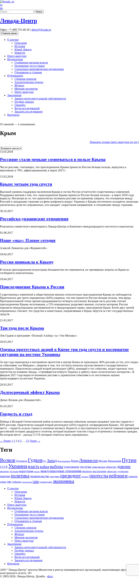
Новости (19, 52)
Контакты (13, 114)
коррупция (26, 471)
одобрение (123, 471)
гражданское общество (104, 467)
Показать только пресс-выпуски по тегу (114, 142)
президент (70, 475)
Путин (129, 460)
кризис (37, 471)
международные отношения (61, 471)
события (16, 481)
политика (20, 475)
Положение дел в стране (29, 65)
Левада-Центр (18, 20)
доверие (124, 466)
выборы (56, 466)
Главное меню (9, 33)
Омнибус (20, 105)
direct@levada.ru (41, 29)
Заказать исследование (28, 111)
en (1, 8)
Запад (52, 460)
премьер (85, 477)
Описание (20, 42)
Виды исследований (27, 108)
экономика (63, 481)
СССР (4, 467)
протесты (98, 475)
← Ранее (5, 440)
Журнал (19, 85)
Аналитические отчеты (28, 82)
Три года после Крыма (22, 328)
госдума (85, 467)
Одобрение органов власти (31, 62)
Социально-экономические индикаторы (39, 69)
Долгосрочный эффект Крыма (30, 392)
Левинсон (88, 460)
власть (33, 466)
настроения (99, 471)
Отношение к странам (28, 72)
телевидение (45, 482)
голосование (71, 467)
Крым (74, 460)
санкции (133, 476)
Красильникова (64, 461)
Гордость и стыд (16, 414)
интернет (4, 471)
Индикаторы (15, 59)
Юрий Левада (22, 49)
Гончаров (21, 460)
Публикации (15, 75)
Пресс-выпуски (16, 56)
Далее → (35, 440)
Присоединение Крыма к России (32, 286)
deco (50, 576)
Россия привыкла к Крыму (27, 262)
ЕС (44, 461)
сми (9, 481)
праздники (55, 476)
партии (5, 476)
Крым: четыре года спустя (26, 184)
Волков (7, 460)
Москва (102, 460)
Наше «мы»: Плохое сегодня (27, 240)
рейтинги (118, 475)
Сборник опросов (25, 78)
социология (27, 482)
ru (1, 4)
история (14, 471)
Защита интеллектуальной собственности (40, 98)
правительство (39, 476)
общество (112, 471)
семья (3, 482)
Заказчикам (14, 95)
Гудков (35, 460)
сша (36, 481)
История (19, 46)
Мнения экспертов (26, 88)
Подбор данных (24, 101)
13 (27, 440)
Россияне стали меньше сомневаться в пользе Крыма (53, 159)
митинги (87, 471)
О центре (13, 39)
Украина (17, 466)
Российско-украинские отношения (34, 218)
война (44, 467)
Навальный (114, 460)
